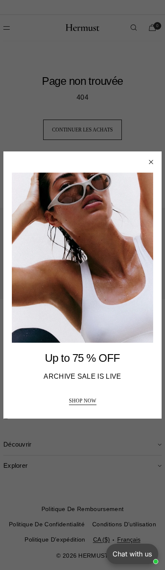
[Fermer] (151, 162)
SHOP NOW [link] (82, 401)
